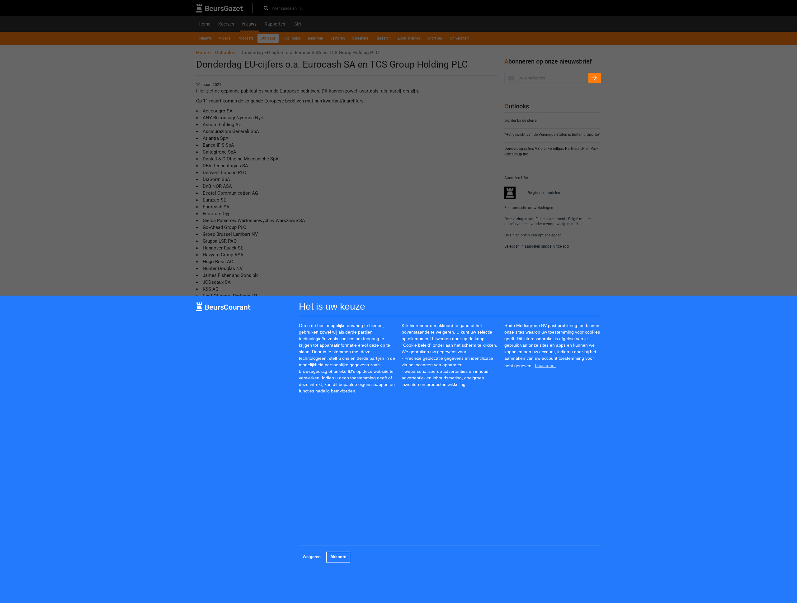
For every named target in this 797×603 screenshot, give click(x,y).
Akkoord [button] (338, 557)
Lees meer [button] (545, 365)
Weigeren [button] (312, 557)
